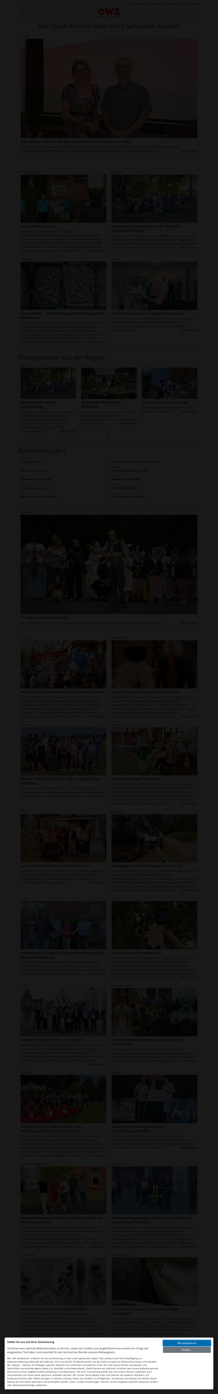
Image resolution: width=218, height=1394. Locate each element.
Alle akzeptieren (186, 1343)
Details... (187, 1350)
